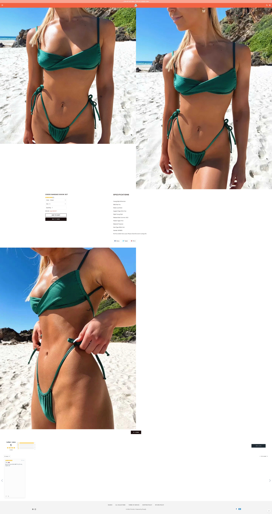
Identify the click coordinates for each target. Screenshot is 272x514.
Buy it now (56, 219)
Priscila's (132, 509)
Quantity (48, 207)
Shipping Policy (147, 505)
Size (47, 204)
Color (47, 200)
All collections (120, 505)
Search (110, 505)
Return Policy (159, 505)
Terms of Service (134, 505)
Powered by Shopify (141, 509)
